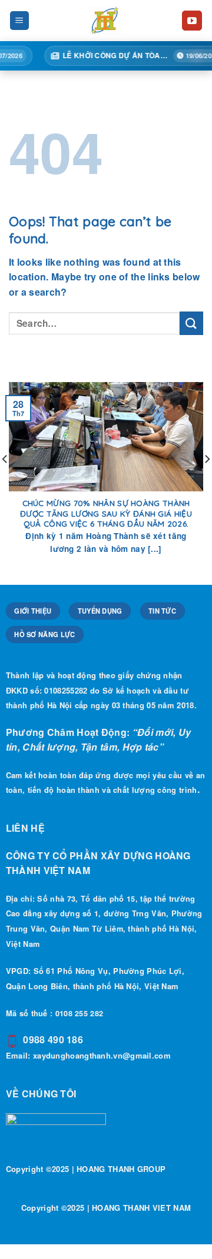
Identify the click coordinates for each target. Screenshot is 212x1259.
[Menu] (19, 21)
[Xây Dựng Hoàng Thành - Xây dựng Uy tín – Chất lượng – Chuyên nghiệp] (106, 20)
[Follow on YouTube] (192, 21)
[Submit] (191, 323)
